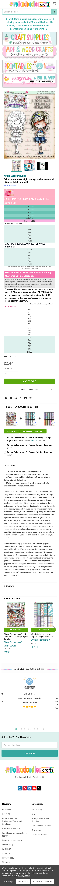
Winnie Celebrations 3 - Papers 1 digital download (30, 445)
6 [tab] (34, 729)
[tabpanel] (29, 699)
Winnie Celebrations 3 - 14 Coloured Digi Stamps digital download (16, 636)
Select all (12, 431)
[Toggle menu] (4, 4)
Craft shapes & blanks (41, 826)
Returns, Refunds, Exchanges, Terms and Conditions (12, 821)
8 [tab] (43, 729)
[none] (29, 125)
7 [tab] (38, 729)
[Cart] (55, 4)
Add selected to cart (33, 431)
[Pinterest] (30, 398)
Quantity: (9, 368)
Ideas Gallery (7, 845)
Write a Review (10, 185)
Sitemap (6, 862)
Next (54, 628)
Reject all (23, 881)
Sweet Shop (37, 810)
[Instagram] (20, 788)
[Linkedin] (25, 398)
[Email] (11, 398)
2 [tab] (16, 729)
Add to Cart (16, 630)
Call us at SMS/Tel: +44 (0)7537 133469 (29, 781)
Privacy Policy (8, 858)
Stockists (6, 853)
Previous (5, 628)
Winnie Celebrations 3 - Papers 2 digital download (30, 452)
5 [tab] (29, 729)
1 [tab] (12, 729)
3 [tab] (21, 729)
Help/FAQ (6, 814)
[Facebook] (6, 398)
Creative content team (12, 840)
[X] (21, 398)
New (34, 814)
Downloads (36, 830)
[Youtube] (34, 788)
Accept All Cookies (42, 881)
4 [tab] (25, 729)
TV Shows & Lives (39, 834)
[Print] (16, 398)
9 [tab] (47, 729)
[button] (30, 39)
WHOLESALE (7, 849)
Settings (8, 881)
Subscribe (6, 810)
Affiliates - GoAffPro (11, 829)
